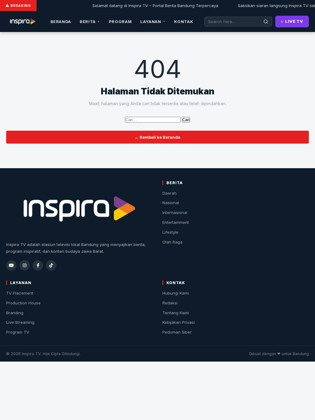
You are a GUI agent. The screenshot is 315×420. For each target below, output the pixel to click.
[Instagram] (24, 265)
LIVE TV (294, 21)
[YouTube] (11, 265)
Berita (90, 21)
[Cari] (266, 21)
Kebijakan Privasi (178, 322)
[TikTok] (51, 265)
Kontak (183, 21)
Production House (23, 302)
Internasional (174, 212)
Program (120, 21)
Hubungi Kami (175, 293)
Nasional (170, 202)
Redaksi (169, 302)
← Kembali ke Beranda (157, 137)
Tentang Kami (175, 312)
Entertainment (175, 222)
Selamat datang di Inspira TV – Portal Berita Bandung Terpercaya (152, 5)
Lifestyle (170, 232)
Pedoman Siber (177, 332)
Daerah (169, 193)
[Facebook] (38, 265)
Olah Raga (172, 242)
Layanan (152, 21)
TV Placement (19, 293)
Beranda (60, 21)
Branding (14, 312)
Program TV (17, 332)
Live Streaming (20, 322)
